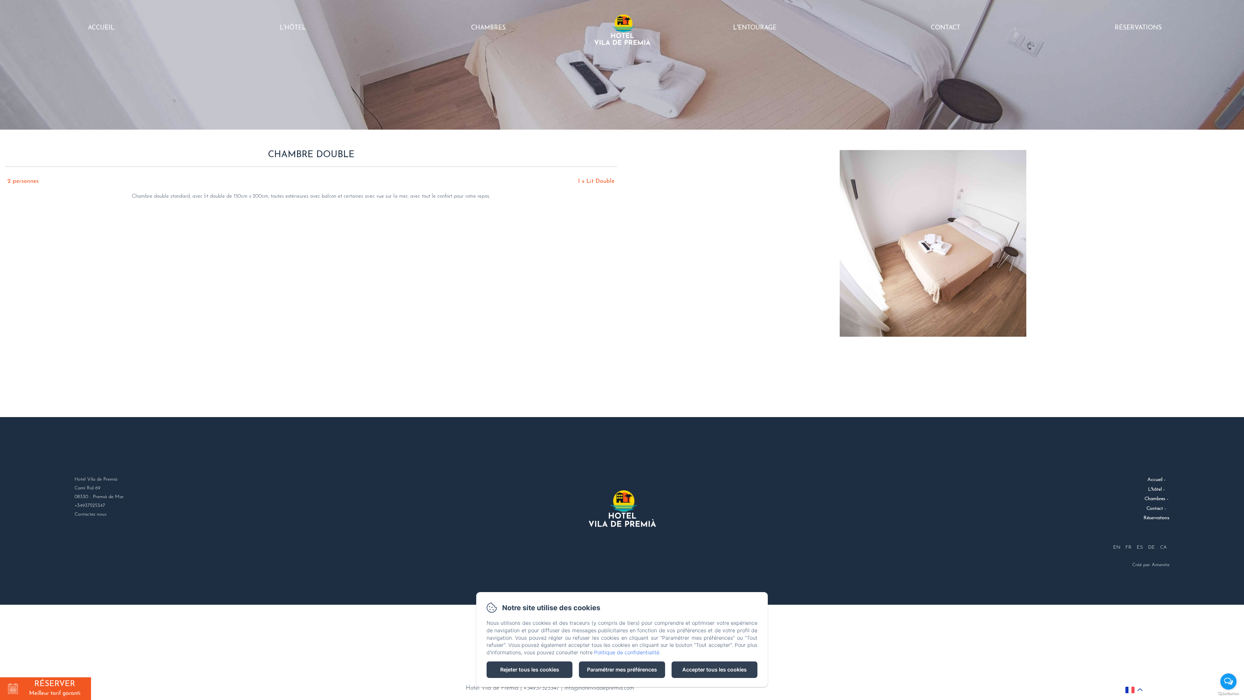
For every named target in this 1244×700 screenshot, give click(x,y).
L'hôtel (293, 28)
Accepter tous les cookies (714, 669)
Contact (945, 28)
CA (1163, 547)
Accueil (101, 28)
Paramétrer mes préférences (622, 669)
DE (1151, 547)
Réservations (1138, 28)
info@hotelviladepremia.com (599, 688)
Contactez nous (91, 514)
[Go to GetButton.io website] (1228, 693)
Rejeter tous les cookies (529, 669)
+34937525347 (541, 688)
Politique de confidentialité (626, 652)
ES (1140, 547)
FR (1128, 547)
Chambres (488, 28)
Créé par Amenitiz (1150, 565)
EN (1116, 547)
